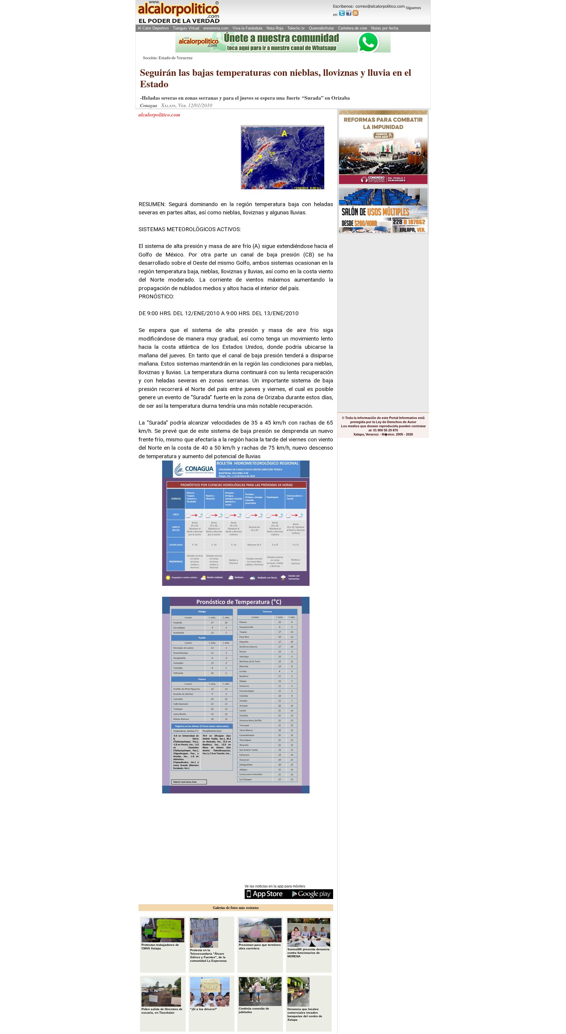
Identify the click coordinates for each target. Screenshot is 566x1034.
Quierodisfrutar (321, 28)
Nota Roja (274, 28)
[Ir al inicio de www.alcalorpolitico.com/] (178, 22)
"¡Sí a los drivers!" (203, 1009)
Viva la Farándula (247, 28)
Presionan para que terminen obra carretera (260, 946)
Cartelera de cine (352, 28)
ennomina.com (215, 28)
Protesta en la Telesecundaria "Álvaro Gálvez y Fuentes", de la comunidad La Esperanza (208, 955)
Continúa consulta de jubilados (254, 1010)
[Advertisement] (183, 162)
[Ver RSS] (355, 13)
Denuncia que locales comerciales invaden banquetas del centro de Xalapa (304, 1014)
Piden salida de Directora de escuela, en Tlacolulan (162, 1010)
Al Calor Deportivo (153, 28)
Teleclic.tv (296, 28)
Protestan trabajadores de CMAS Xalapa (160, 946)
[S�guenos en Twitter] (342, 13)
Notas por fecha (384, 28)
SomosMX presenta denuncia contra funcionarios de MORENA (308, 953)
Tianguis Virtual (186, 28)
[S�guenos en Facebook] (348, 13)
